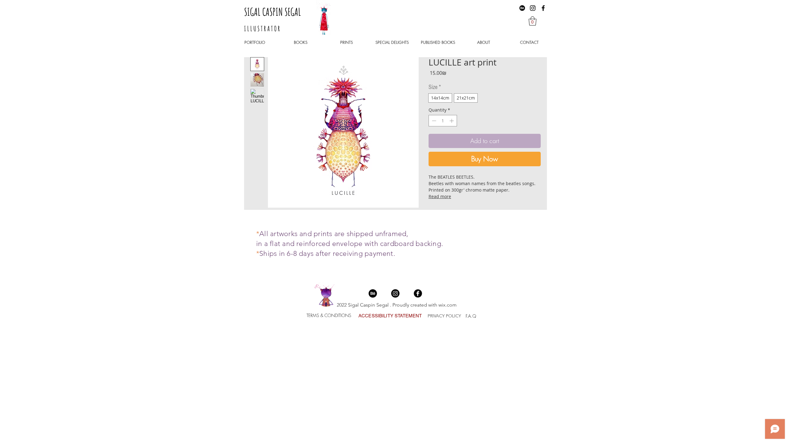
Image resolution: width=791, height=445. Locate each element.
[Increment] (452, 120)
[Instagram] (532, 8)
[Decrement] (433, 120)
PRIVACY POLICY (444, 316)
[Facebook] (543, 8)
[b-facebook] (418, 293)
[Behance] (522, 8)
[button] (532, 21)
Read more (440, 196)
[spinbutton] (442, 120)
